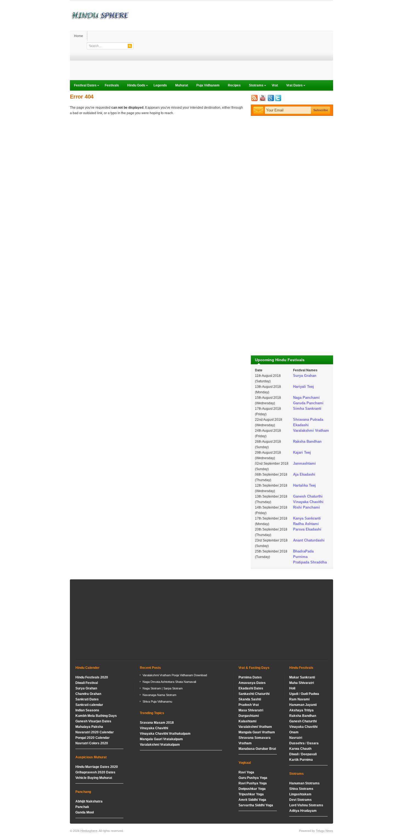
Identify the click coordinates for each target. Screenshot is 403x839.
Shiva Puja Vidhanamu (157, 701)
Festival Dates (83, 85)
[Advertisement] (233, 41)
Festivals (112, 85)
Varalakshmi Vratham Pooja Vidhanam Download (175, 675)
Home (78, 36)
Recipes (234, 85)
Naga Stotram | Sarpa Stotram (163, 688)
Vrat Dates (292, 85)
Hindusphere (88, 830)
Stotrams (254, 85)
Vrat (275, 85)
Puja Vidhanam (208, 85)
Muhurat (181, 85)
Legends (160, 85)
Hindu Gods (134, 85)
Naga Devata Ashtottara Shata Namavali (169, 681)
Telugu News (324, 830)
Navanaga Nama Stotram (159, 695)
